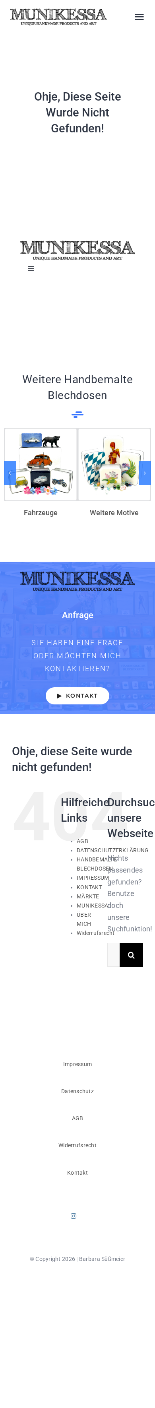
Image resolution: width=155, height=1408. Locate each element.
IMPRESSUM (93, 878)
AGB (82, 841)
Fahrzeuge (40, 464)
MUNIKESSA (92, 905)
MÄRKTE (88, 896)
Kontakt (77, 1172)
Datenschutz (77, 1091)
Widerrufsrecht (96, 933)
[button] (10, 473)
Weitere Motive (114, 464)
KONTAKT (89, 887)
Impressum (77, 1064)
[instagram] (73, 1216)
